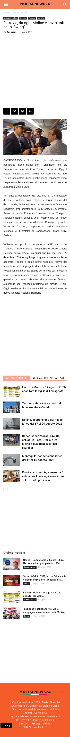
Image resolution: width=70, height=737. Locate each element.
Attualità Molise (20, 12)
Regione (32, 18)
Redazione (12, 32)
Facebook (38, 727)
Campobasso (30, 567)
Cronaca (23, 18)
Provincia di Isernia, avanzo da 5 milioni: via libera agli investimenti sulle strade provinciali (43, 476)
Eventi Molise (30, 600)
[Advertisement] (35, 71)
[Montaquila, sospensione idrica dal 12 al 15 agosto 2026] (11, 460)
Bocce (26, 616)
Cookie (47, 723)
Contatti (24, 723)
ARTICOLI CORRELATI (16, 378)
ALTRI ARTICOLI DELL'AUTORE (48, 378)
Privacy (36, 723)
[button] (65, 4)
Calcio (26, 583)
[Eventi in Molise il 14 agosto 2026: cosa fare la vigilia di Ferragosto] (11, 391)
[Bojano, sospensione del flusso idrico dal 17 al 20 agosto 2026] (11, 424)
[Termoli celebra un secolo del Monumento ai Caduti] (11, 407)
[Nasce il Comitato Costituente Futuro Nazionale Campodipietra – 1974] (11, 564)
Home (6, 12)
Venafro (41, 18)
